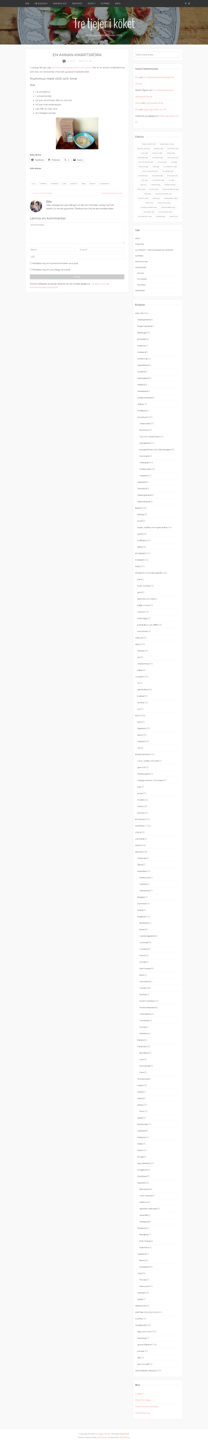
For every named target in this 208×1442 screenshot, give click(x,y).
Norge (140, 1157)
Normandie (145, 1066)
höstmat (143, 176)
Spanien (141, 1183)
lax (171, 180)
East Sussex (145, 968)
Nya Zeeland (143, 1163)
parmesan (169, 185)
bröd (139, 521)
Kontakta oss (60, 3)
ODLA (138, 832)
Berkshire (144, 923)
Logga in (139, 1393)
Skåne (140, 404)
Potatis (140, 800)
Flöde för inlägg (143, 1400)
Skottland (142, 1176)
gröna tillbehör (144, 1344)
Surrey (143, 1027)
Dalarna (141, 345)
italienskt (157, 176)
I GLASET (139, 677)
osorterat (139, 839)
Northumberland (148, 1007)
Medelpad (142, 391)
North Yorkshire (147, 1001)
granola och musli (146, 599)
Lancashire (145, 981)
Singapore (142, 1170)
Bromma (144, 430)
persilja (73, 184)
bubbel (140, 696)
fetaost (162, 162)
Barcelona (145, 1189)
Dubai (140, 910)
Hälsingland (143, 378)
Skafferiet (77, 3)
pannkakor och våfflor (148, 625)
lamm (140, 735)
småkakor (142, 540)
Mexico (141, 1150)
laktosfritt (158, 180)
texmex (141, 813)
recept (93, 184)
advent (140, 651)
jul (138, 657)
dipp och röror (144, 1331)
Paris (142, 1072)
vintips (174, 216)
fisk (174, 162)
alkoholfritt (142, 689)
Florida (143, 1280)
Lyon (142, 1059)
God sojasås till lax (154, 103)
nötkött (141, 741)
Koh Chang (145, 1241)
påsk (147, 194)
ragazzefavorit (163, 194)
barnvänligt (167, 144)
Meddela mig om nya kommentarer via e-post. (55, 263)
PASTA (138, 845)
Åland (140, 865)
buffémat (172, 149)
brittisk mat (143, 149)
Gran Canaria (146, 1195)
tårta (139, 547)
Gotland (141, 372)
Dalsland (141, 352)
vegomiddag (145, 216)
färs (156, 167)
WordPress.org (142, 1413)
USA (139, 1273)
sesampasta (104, 184)
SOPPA (138, 1319)
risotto (140, 806)
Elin (71, 61)
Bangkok (144, 1234)
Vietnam (160, 216)
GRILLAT (139, 638)
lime (64, 184)
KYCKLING (140, 819)
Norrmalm (144, 456)
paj (139, 787)
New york (144, 1286)
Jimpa (138, 103)
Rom (142, 1111)
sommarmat (170, 198)
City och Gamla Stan (149, 436)
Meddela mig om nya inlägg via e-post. (51, 269)
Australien (142, 871)
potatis (153, 189)
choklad (157, 153)
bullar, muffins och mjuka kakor (152, 527)
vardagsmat (168, 207)
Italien (140, 1105)
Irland (140, 1092)
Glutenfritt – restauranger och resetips (154, 250)
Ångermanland (144, 326)
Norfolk (143, 994)
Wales (140, 1299)
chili (34, 184)
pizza (140, 793)
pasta (141, 189)
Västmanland (143, 501)
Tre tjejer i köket (104, 23)
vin (138, 709)
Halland (141, 385)
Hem (27, 3)
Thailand (141, 1228)
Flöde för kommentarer (146, 1406)
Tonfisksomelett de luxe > (112, 193)
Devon (143, 955)
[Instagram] (189, 3)
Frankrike (142, 1046)
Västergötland (144, 495)
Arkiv (118, 3)
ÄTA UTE (139, 313)
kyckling (172, 176)
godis (140, 534)
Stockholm (163, 203)
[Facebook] (185, 3)
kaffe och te (143, 605)
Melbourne (145, 877)
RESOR (91, 3)
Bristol (143, 929)
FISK (137, 566)
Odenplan (144, 462)
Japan (140, 1118)
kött (144, 180)
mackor (141, 612)
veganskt (148, 212)
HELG (138, 644)
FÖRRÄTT (139, 560)
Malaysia (141, 1137)
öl (138, 683)
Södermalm (145, 469)
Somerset (144, 1020)
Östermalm (145, 423)
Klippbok (105, 3)
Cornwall (144, 942)
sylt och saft (143, 1364)
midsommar (143, 664)
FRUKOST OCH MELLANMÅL (149, 573)
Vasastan (144, 475)
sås (139, 1357)
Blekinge (141, 332)
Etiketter (139, 244)
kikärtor (54, 184)
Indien (140, 1085)
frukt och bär (143, 586)
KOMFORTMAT (142, 754)
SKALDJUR (140, 1306)
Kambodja (142, 1124)
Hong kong (142, 1079)
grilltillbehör (150, 171)
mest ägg (142, 618)
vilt (138, 748)
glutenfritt (170, 167)
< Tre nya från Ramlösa (41, 193)
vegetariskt (165, 212)
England (172, 158)
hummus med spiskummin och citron (71, 67)
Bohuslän (141, 339)
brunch (158, 149)
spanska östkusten (149, 1208)
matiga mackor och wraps (150, 780)
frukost (143, 167)
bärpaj (140, 514)
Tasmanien (145, 890)
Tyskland (141, 1254)
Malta (140, 1144)
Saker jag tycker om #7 (154, 109)
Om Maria (141, 285)
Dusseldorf (145, 1267)
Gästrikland (143, 365)
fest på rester (146, 162)
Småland (141, 411)
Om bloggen (40, 3)
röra (84, 184)
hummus (43, 184)
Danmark (142, 903)
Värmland (142, 488)
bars (139, 579)
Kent (142, 975)
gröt (139, 592)
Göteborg (142, 358)
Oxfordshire (145, 1014)
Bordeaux (144, 1053)
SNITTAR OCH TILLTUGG (146, 1312)
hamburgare (143, 774)
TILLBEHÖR (140, 1325)
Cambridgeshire (148, 936)
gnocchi (141, 767)
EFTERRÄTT (140, 553)
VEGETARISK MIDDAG (145, 1370)
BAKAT (138, 508)
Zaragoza (144, 1221)
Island (140, 1098)
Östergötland (144, 319)
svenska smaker (149, 207)
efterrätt (157, 158)
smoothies (142, 631)
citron (170, 153)
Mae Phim (144, 1247)
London (155, 185)
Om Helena (142, 279)
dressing (143, 158)
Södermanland (144, 398)
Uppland (141, 482)
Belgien (141, 897)
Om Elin (140, 273)
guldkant (167, 171)
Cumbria (144, 949)
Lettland (141, 1131)
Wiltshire (144, 1033)
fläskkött (141, 728)
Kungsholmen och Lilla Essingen (155, 449)
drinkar (140, 702)
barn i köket (149, 144)
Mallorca (144, 1202)
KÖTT (137, 715)
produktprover (170, 189)
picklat (140, 1351)
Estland (141, 1040)
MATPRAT (140, 826)
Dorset (143, 962)
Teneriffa (144, 1215)
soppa (149, 203)
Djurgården (145, 443)
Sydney (143, 884)
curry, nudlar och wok (148, 761)
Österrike (142, 858)
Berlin (142, 1260)
